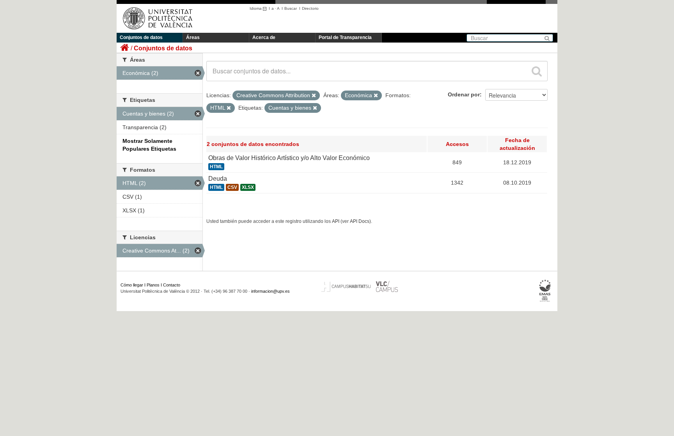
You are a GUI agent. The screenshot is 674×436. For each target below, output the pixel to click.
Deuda (217, 178)
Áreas (193, 37)
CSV (232, 187)
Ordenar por (464, 94)
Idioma (256, 8)
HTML (216, 166)
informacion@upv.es (270, 291)
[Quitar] (314, 95)
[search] (537, 71)
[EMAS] (545, 291)
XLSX (248, 187)
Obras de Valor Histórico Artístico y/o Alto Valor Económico (289, 158)
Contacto (171, 285)
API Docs (359, 221)
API (335, 221)
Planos (153, 285)
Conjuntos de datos (141, 37)
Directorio (310, 8)
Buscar (290, 8)
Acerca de (263, 37)
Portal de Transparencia (345, 37)
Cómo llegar (132, 285)
